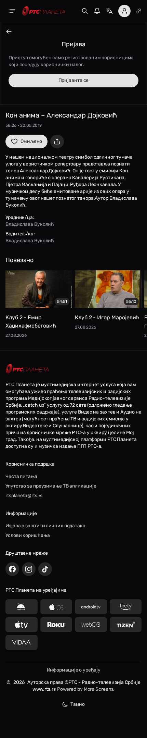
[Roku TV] (56, 624)
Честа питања (21, 476)
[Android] (21, 606)
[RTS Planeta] (44, 11)
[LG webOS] (91, 624)
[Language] (109, 11)
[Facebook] (12, 569)
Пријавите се (73, 80)
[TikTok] (45, 569)
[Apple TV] (21, 624)
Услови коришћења (27, 535)
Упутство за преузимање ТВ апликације (50, 486)
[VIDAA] (21, 642)
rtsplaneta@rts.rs (23, 496)
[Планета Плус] (139, 11)
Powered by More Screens (85, 689)
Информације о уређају (74, 670)
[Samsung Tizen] (126, 624)
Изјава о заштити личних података (45, 526)
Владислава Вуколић (29, 224)
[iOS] (56, 606)
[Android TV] (91, 606)
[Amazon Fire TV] (126, 606)
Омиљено (31, 141)
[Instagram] (29, 569)
